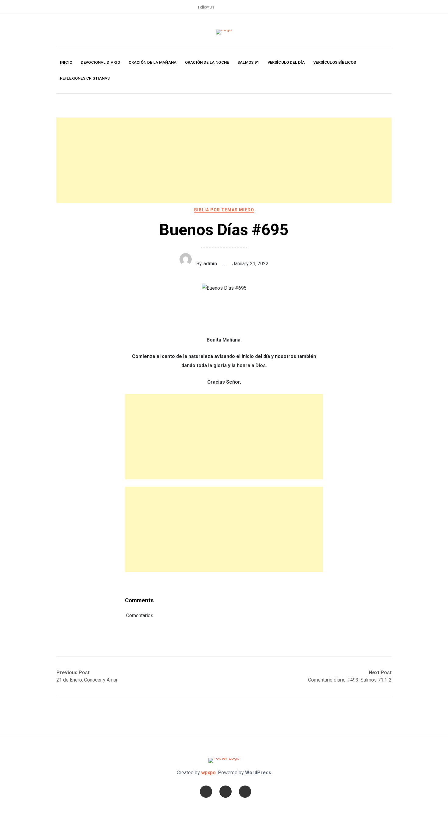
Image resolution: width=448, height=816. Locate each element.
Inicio (66, 62)
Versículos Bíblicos (334, 62)
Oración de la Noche (207, 62)
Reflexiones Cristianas (85, 78)
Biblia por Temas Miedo (224, 210)
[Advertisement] (224, 160)
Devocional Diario (100, 62)
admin (210, 264)
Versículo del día (286, 62)
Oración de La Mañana (152, 62)
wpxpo (208, 772)
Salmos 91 (248, 62)
